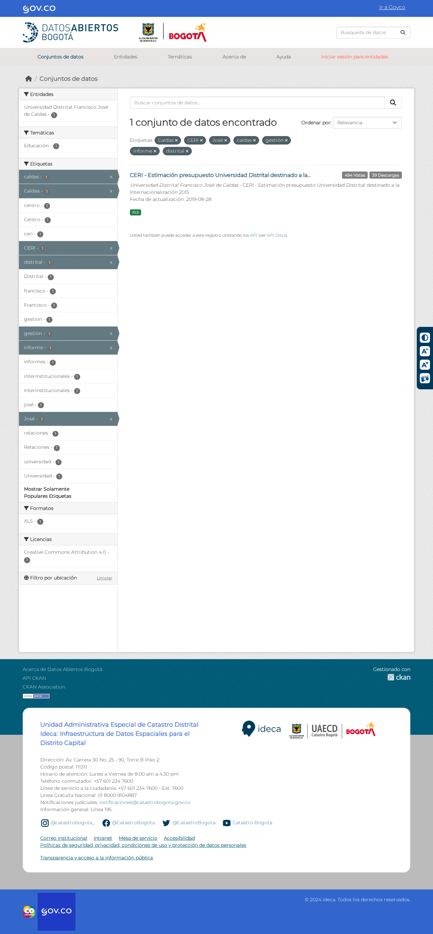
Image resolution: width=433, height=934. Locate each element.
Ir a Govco (392, 7)
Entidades (125, 57)
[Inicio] (28, 78)
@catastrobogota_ (73, 823)
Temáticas (180, 57)
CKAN (391, 677)
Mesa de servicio (138, 838)
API (253, 235)
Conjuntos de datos (61, 57)
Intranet (103, 838)
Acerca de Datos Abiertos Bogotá (62, 669)
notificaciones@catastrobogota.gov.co (144, 802)
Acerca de (234, 57)
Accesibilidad (179, 838)
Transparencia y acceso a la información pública (96, 858)
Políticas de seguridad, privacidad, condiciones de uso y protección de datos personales (143, 845)
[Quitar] (176, 140)
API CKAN (34, 678)
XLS (135, 212)
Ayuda (283, 57)
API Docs (276, 235)
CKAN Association (44, 687)
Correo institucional (63, 838)
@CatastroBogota (133, 823)
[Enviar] (403, 32)
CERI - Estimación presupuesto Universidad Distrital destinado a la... (220, 175)
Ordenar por (316, 123)
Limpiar (104, 577)
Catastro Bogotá (252, 823)
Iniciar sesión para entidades (354, 57)
